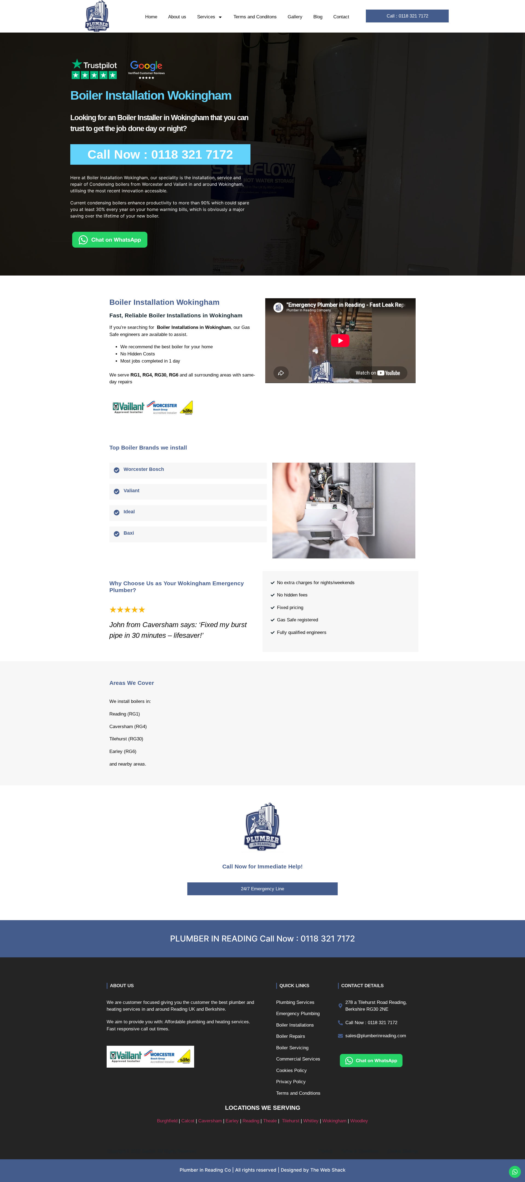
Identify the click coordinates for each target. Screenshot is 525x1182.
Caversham (210, 1120)
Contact (341, 16)
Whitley (311, 1120)
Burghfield (167, 1120)
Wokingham (334, 1120)
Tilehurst (290, 1120)
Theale (270, 1120)
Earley (232, 1120)
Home (151, 16)
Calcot (187, 1120)
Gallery (295, 16)
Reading (251, 1120)
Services (206, 16)
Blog (317, 16)
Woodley (359, 1120)
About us (177, 16)
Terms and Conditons (255, 16)
